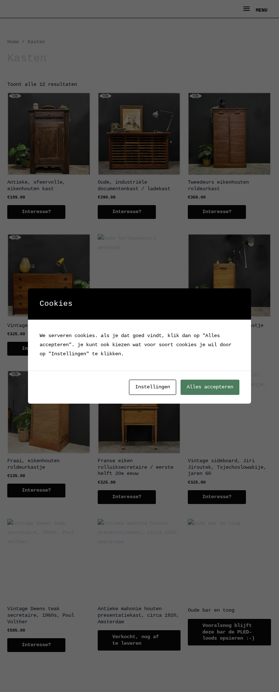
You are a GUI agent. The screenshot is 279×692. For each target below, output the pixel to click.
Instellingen (152, 387)
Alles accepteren (210, 387)
